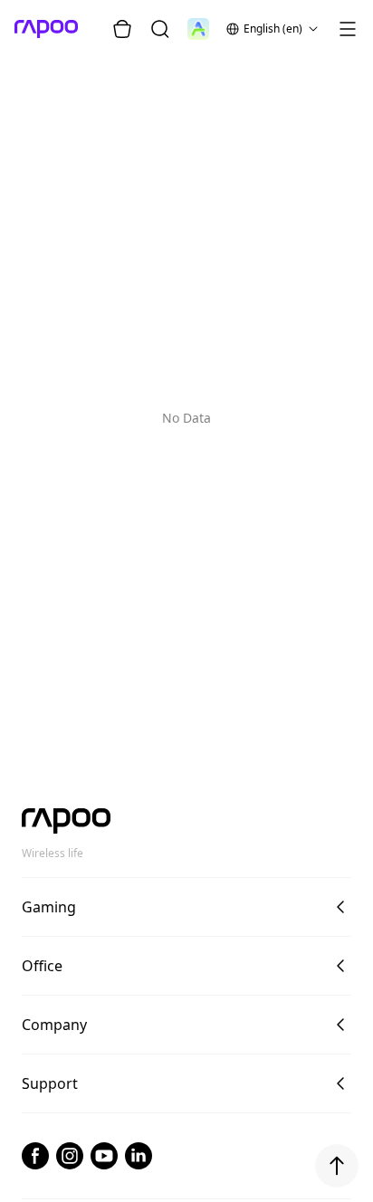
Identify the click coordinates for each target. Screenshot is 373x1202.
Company (54, 1025)
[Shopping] (122, 29)
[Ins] (69, 1155)
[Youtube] (104, 1155)
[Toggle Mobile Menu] (348, 29)
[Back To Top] (337, 1166)
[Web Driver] (198, 29)
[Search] (160, 29)
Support (50, 1083)
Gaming (49, 907)
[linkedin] (138, 1155)
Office (42, 966)
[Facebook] (35, 1155)
